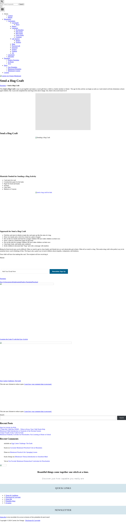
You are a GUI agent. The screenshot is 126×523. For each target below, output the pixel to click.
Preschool (35, 282)
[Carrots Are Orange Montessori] (10, 76)
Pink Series (19, 31)
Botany (18, 40)
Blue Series (19, 33)
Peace (17, 24)
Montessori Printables (14, 69)
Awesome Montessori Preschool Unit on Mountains (26, 448)
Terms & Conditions (12, 495)
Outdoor (14, 51)
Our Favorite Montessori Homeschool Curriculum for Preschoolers (29, 461)
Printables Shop (10, 501)
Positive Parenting (13, 60)
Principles (11, 56)
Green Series (20, 35)
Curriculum (11, 21)
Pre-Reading (20, 30)
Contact (10, 15)
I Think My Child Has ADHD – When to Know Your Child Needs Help (22, 429)
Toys (9, 63)
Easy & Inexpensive (6, 282)
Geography (15, 23)
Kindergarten (17, 282)
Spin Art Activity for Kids (8, 427)
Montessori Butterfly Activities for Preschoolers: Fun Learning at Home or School (25, 434)
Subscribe (3, 517)
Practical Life (16, 46)
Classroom (11, 55)
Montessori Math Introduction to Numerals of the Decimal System (20, 431)
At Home (11, 62)
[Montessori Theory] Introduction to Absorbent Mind (31, 457)
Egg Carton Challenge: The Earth (22, 443)
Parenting (3, 85)
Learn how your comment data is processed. (38, 384)
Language (15, 28)
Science (14, 49)
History (14, 26)
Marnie (10, 17)
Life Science (16, 39)
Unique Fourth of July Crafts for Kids (11, 433)
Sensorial (15, 47)
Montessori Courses (14, 71)
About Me (9, 499)
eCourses (8, 503)
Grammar (19, 37)
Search (2, 415)
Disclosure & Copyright (13, 497)
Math (13, 44)
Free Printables (12, 67)
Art (13, 53)
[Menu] (2, 9)
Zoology (18, 42)
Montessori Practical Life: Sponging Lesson (23, 452)
